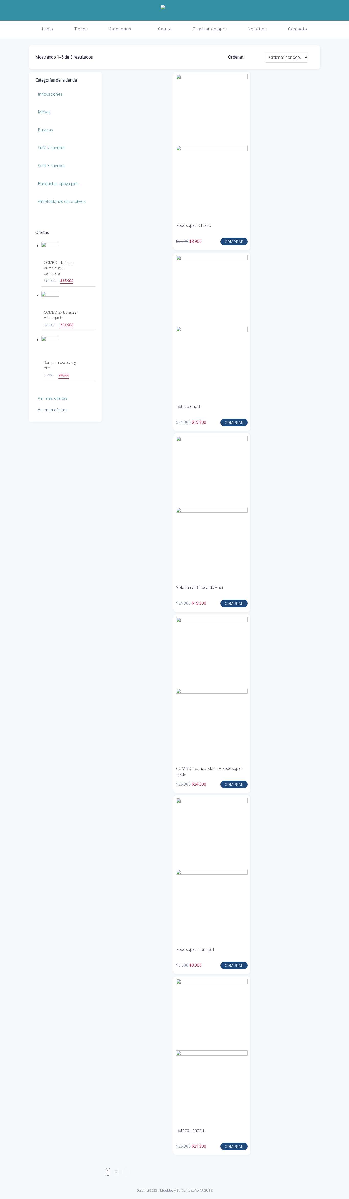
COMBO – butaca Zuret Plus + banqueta (58, 268)
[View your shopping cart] (289, 9)
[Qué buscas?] (274, 9)
